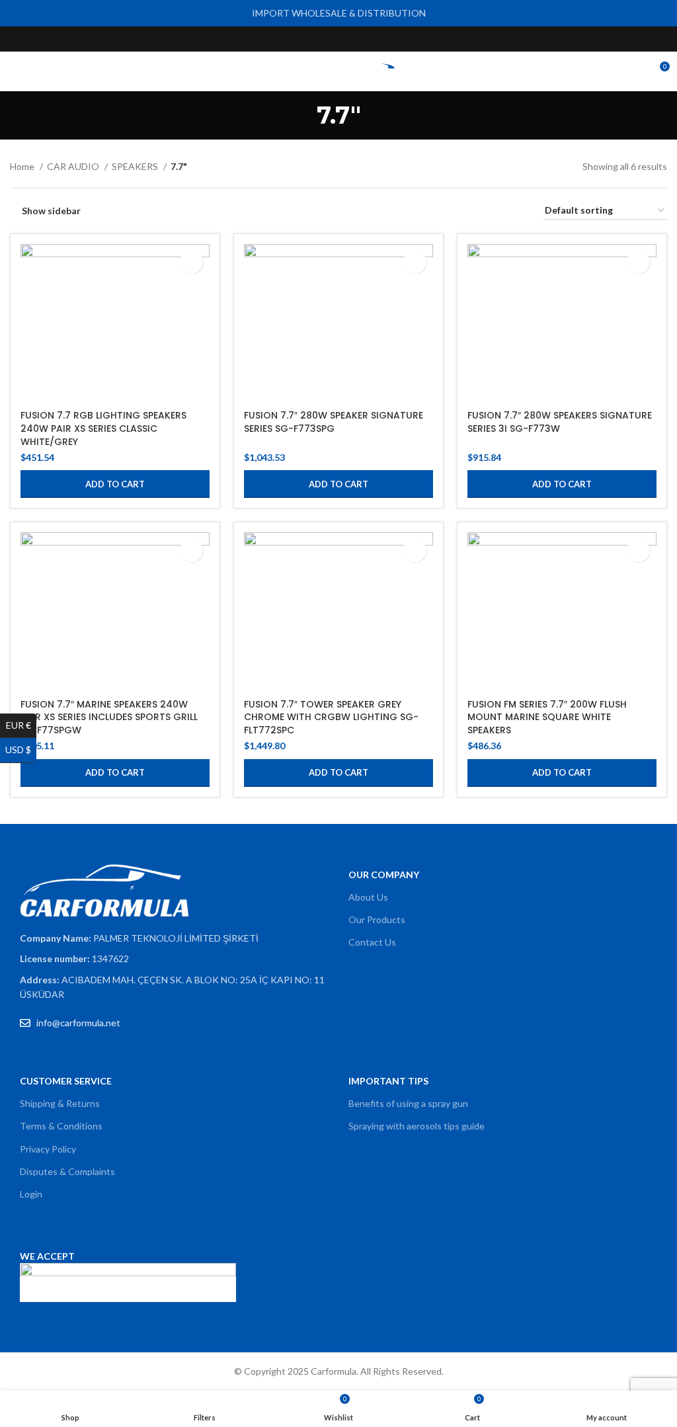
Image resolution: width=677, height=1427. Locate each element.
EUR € (21, 725)
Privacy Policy (48, 1149)
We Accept (47, 1256)
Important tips (388, 1080)
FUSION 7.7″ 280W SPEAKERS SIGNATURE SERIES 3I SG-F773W (559, 422)
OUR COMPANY (383, 874)
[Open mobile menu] (15, 71)
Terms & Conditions (61, 1125)
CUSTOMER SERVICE (66, 1080)
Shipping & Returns (60, 1103)
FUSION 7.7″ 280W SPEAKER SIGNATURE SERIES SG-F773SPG (333, 422)
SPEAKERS (136, 166)
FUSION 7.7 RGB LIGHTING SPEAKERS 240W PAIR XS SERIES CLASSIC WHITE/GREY (103, 428)
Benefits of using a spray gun (408, 1103)
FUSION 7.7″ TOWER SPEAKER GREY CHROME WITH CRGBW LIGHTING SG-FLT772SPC (331, 717)
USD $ (20, 749)
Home (23, 166)
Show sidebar (51, 211)
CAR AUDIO (74, 166)
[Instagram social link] (338, 39)
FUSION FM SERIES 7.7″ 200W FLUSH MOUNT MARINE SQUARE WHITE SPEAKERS (547, 717)
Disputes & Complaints (67, 1171)
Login (31, 1194)
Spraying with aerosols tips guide (416, 1125)
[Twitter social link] (323, 39)
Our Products (376, 919)
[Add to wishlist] (191, 262)
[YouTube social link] (354, 39)
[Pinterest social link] (369, 39)
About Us (368, 897)
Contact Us (372, 942)
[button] (115, 484)
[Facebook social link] (308, 39)
